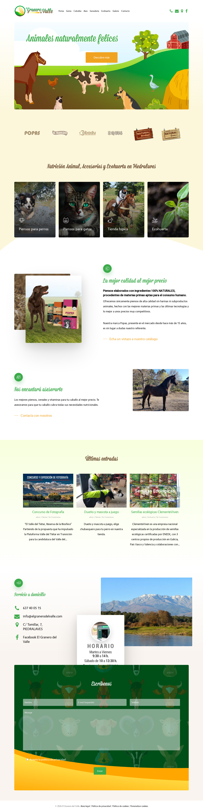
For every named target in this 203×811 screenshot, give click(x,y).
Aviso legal (85, 806)
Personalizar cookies (139, 806)
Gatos (68, 11)
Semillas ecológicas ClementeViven (155, 512)
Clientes (44, 517)
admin (38, 517)
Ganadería (94, 11)
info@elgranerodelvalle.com (42, 616)
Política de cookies (120, 806)
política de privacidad (53, 759)
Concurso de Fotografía (48, 512)
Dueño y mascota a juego (101, 512)
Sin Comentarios (54, 517)
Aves (86, 11)
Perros (61, 11)
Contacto (125, 11)
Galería (116, 11)
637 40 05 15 (32, 608)
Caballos (77, 11)
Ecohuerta (105, 11)
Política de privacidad (101, 806)
